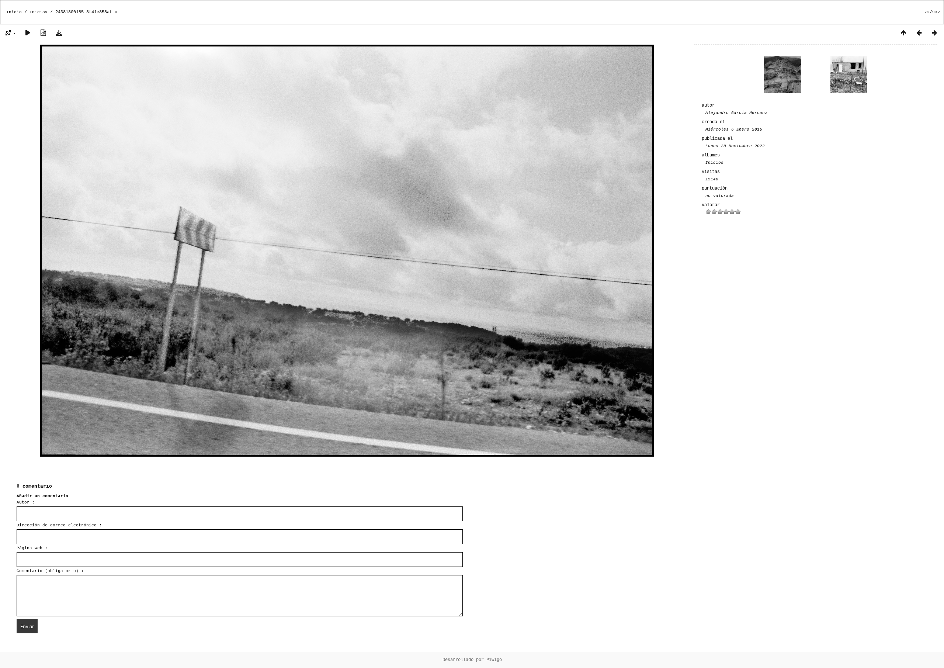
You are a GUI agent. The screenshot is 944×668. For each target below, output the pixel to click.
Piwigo (494, 659)
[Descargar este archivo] (58, 33)
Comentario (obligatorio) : (50, 571)
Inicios (39, 12)
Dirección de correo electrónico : (59, 525)
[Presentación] (27, 33)
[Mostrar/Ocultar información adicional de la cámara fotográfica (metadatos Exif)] (43, 33)
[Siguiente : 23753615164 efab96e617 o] (934, 33)
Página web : (32, 548)
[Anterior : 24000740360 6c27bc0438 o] (919, 33)
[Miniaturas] (903, 33)
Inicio (14, 12)
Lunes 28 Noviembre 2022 (735, 146)
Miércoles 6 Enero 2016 (733, 129)
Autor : (26, 502)
